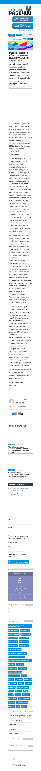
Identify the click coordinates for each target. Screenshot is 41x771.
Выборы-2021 (12, 641)
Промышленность (22, 687)
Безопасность (24, 630)
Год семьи (11, 664)
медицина (11, 706)
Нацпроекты (28, 679)
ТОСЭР (10, 695)
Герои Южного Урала (14, 649)
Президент (11, 687)
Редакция (12, 725)
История (24, 676)
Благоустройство (13, 634)
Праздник (29, 683)
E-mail (10, 527)
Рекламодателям (15, 720)
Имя (9, 519)
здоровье (11, 702)
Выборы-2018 (25, 634)
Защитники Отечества (15, 672)
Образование (12, 683)
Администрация (13, 630)
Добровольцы (12, 668)
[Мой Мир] (29, 39)
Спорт (20, 34)
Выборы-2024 (23, 641)
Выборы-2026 (23, 645)
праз (18, 706)
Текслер (17, 695)
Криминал (19, 679)
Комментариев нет (19, 47)
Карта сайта (13, 734)
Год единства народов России (17, 653)
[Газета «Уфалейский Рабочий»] (20, 14)
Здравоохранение (13, 676)
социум (24, 706)
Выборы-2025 (12, 645)
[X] (32, 39)
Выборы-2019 (12, 638)
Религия (10, 691)
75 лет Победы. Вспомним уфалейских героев (16, 625)
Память (21, 683)
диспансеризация (24, 698)
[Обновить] (12, 547)
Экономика (26, 695)
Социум (12, 34)
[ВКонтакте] (24, 39)
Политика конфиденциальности (20, 716)
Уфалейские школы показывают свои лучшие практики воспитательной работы (18, 449)
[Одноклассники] (26, 39)
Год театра (20, 664)
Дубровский (22, 668)
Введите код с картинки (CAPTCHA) (17, 555)
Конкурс (10, 679)
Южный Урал (12, 698)
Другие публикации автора (18, 406)
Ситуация (18, 691)
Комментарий (13, 494)
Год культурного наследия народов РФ (20, 660)
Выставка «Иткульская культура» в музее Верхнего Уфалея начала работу (19, 474)
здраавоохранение (22, 702)
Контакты (12, 729)
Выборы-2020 (23, 638)
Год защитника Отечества (16, 657)
